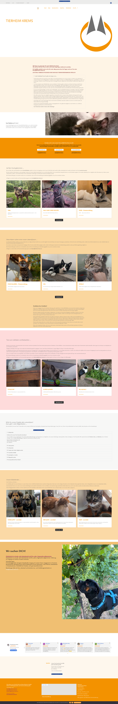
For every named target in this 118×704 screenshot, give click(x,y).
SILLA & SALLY (82, 389)
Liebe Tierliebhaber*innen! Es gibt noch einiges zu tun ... (46, 76)
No (72, 702)
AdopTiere (62, 8)
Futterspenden (11, 445)
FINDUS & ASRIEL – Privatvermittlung (17, 284)
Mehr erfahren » (10, 216)
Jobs (13, 2)
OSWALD (81, 284)
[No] (116, 702)
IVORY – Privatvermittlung (85, 210)
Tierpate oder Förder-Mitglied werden (15, 450)
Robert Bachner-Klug (66, 643)
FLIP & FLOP (11, 389)
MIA (44, 284)
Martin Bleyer (48, 643)
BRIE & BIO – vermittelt (49, 520)
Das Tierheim (8, 2)
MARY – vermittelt (83, 520)
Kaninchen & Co (55, 8)
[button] (64, 1)
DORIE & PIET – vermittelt (14, 520)
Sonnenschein (30, 643)
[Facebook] (111, 3)
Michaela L (82, 643)
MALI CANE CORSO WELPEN (51, 210)
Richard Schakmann (100, 643)
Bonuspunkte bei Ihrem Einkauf (14, 459)
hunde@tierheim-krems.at (42, 152)
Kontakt (28, 2)
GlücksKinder (68, 8)
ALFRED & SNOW (48, 389)
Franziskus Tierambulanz (20, 2)
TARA (9, 210)
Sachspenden (10, 448)
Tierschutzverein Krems (14, 644)
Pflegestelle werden (12, 457)
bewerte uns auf (13, 650)
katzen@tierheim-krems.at (59, 152)
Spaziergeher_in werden (13, 455)
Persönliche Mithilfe (12, 452)
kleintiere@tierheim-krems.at (76, 152)
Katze (49, 8)
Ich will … (75, 8)
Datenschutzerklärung (46, 696)
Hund (45, 8)
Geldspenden (10, 432)
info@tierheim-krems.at (12, 569)
